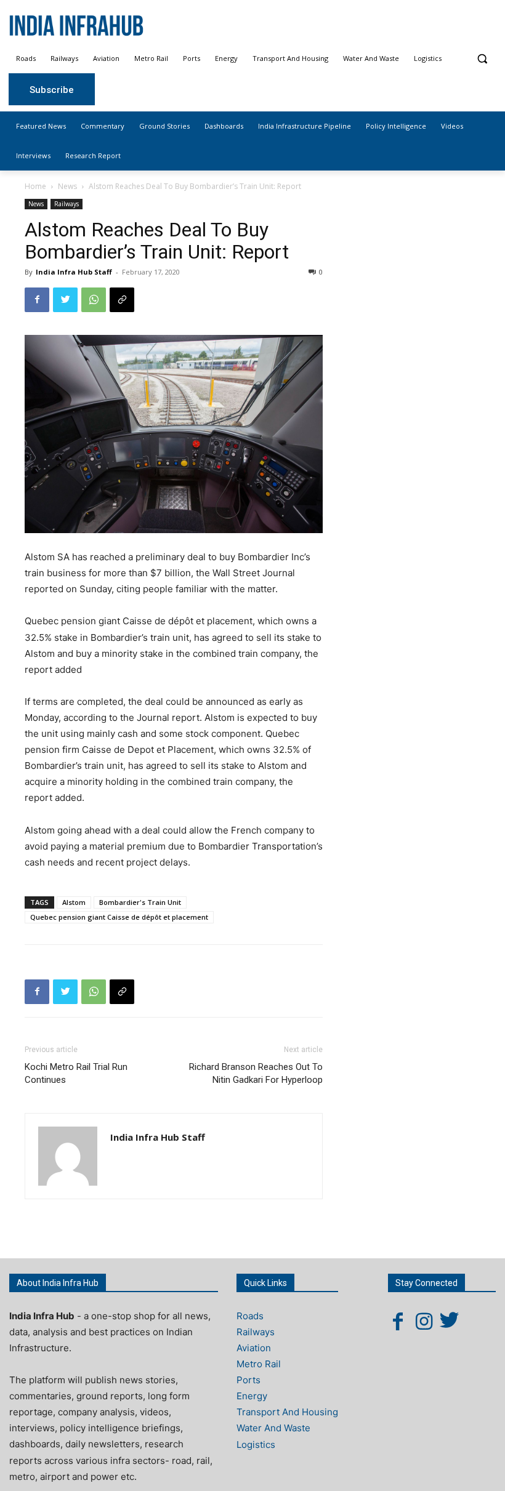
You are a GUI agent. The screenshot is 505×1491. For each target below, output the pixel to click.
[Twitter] (65, 299)
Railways (66, 203)
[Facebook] (37, 299)
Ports (248, 1380)
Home (35, 186)
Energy (251, 1396)
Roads (250, 1316)
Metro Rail (258, 1364)
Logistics (255, 1444)
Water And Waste (273, 1428)
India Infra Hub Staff (74, 271)
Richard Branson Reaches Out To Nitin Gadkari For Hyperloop (256, 1073)
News (67, 186)
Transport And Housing (287, 1412)
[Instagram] (424, 1321)
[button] (481, 58)
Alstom (74, 902)
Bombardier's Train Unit (140, 902)
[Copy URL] (122, 299)
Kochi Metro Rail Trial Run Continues (76, 1073)
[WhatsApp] (93, 299)
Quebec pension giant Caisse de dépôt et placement (119, 917)
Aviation (253, 1348)
